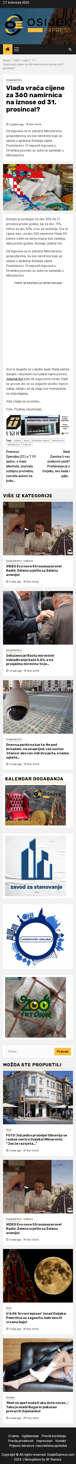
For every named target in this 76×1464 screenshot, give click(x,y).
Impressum (44, 1441)
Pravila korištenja (54, 1436)
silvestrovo (13, 444)
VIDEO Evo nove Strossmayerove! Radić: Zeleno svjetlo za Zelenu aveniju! (34, 570)
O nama (13, 1436)
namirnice (57, 440)
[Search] (70, 49)
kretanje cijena (40, 440)
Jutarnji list (14, 379)
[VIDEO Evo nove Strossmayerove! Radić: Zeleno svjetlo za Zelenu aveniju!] (38, 528)
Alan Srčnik (35, 124)
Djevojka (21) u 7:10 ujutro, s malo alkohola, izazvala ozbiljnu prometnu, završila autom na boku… (20, 466)
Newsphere (33, 1459)
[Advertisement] (38, 327)
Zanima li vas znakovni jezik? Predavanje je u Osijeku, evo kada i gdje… (56, 464)
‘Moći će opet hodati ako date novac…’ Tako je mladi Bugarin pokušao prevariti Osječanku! (37, 1407)
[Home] (7, 49)
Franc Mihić (32, 1418)
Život (9, 1130)
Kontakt (60, 1441)
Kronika (10, 1397)
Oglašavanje (30, 1436)
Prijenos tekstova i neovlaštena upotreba (38, 1446)
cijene (17, 440)
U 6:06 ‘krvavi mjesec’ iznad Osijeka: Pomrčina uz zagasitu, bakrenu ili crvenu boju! (36, 1318)
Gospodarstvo (14, 80)
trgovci (27, 444)
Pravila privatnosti (20, 1441)
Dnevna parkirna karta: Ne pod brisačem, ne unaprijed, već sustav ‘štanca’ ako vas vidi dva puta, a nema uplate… (37, 751)
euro (26, 440)
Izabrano (28, 561)
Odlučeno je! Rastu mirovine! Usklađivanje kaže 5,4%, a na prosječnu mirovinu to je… (30, 660)
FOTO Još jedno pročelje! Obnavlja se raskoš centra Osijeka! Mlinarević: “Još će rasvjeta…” (36, 1139)
